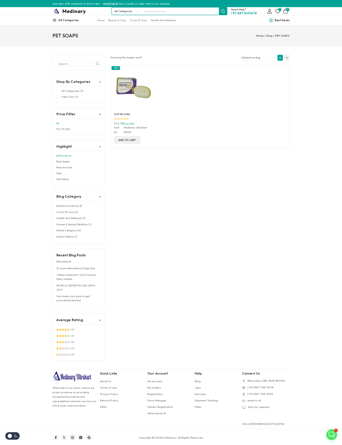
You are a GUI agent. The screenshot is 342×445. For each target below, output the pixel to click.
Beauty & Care (117, 20)
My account (154, 381)
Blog (198, 381)
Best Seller (63, 161)
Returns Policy (109, 400)
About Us (105, 381)
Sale (59, 173)
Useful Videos (65, 236)
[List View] (286, 58)
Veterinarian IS (156, 413)
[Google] (89, 437)
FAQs (103, 407)
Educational (63, 261)
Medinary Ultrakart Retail (135, 130)
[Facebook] (56, 437)
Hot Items (62, 179)
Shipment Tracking (206, 400)
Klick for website (258, 407)
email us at (254, 400)
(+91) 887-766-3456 (260, 394)
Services (200, 394)
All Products (63, 155)
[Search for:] (78, 63)
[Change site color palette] (12, 436)
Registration (155, 394)
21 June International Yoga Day (75, 268)
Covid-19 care (138, 20)
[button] (331, 434)
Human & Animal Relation (72, 224)
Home (101, 20)
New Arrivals (64, 167)
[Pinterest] (80, 437)
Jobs (198, 387)
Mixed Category (66, 230)
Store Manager (157, 400)
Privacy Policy (109, 394)
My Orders (154, 387)
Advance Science (67, 205)
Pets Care (70, 96)
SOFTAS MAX (122, 114)
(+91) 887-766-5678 (260, 387)
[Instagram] (72, 437)
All (57, 123)
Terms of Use (108, 387)
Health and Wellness (163, 20)
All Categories (72, 91)
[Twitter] (64, 437)
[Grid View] (280, 58)
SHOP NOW (110, 3)
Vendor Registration (160, 407)
